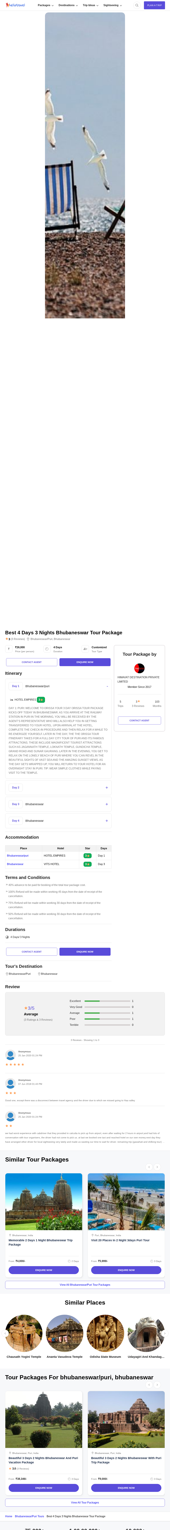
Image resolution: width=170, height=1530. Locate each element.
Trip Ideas (89, 5)
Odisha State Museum (105, 1356)
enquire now (85, 662)
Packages (44, 5)
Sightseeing (111, 5)
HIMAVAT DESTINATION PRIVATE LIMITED (139, 679)
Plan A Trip (154, 5)
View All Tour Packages (85, 1502)
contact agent (32, 662)
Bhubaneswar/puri (41, 639)
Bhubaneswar (62, 639)
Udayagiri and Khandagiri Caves (146, 1357)
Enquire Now (43, 1270)
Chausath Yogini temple (24, 1356)
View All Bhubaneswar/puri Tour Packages (85, 1284)
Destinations (67, 5)
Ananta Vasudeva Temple (65, 1356)
